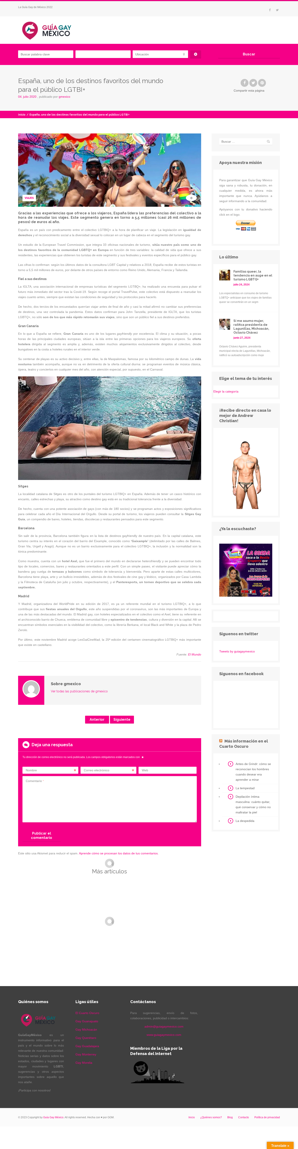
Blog (230, 1117)
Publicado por (54, 96)
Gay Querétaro (85, 1038)
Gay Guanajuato (86, 1021)
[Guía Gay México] (50, 30)
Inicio (21, 114)
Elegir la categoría (225, 391)
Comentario (35, 781)
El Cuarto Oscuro (87, 1013)
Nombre (31, 770)
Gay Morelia (83, 1062)
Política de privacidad (267, 1117)
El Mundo (194, 654)
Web (145, 770)
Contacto (243, 1117)
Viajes (29, 198)
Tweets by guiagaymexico (237, 651)
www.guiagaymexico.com (164, 1034)
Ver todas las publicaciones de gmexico (79, 691)
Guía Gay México (53, 1117)
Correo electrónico (96, 770)
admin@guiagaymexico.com (163, 1026)
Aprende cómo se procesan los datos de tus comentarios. (119, 853)
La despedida (245, 821)
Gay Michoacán (86, 1029)
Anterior (97, 719)
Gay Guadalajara (87, 1046)
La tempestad (245, 788)
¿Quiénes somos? (211, 1117)
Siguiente (121, 719)
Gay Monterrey (85, 1054)
